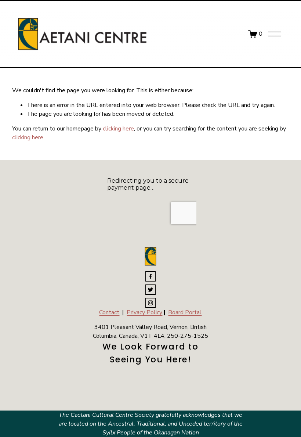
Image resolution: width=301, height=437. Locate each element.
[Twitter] (150, 289)
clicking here (118, 129)
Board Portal (185, 312)
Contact (109, 312)
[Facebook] (150, 276)
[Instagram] (150, 303)
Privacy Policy (144, 312)
